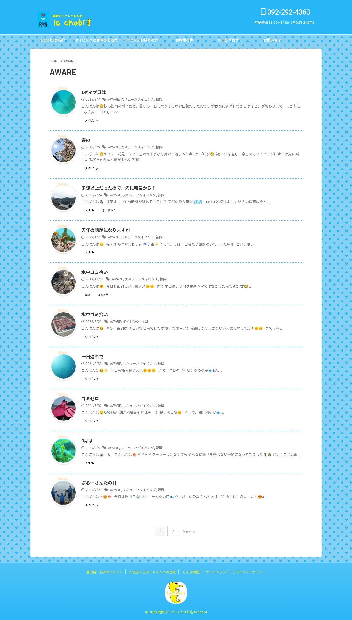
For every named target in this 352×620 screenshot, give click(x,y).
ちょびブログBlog (228, 41)
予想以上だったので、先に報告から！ (118, 187)
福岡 (159, 99)
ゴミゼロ (90, 398)
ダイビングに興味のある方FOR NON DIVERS (96, 41)
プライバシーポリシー (249, 571)
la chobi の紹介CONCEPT (52, 41)
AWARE (113, 99)
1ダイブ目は (93, 92)
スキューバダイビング (137, 99)
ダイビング (131, 321)
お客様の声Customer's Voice (184, 41)
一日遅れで (92, 356)
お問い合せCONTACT (272, 41)
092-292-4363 (288, 12)
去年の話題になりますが (105, 230)
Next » (189, 531)
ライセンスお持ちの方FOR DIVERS (140, 41)
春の (85, 140)
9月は (87, 440)
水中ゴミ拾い (94, 272)
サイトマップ (216, 571)
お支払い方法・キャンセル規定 (153, 571)
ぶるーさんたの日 (99, 482)
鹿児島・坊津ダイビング (104, 571)
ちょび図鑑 (191, 571)
